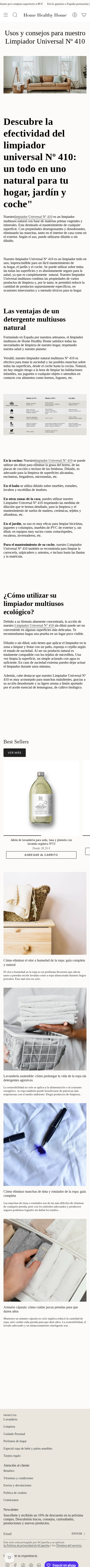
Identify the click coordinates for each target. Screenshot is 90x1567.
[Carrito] (83, 15)
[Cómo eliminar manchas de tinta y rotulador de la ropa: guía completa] (45, 1144)
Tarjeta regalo (12, 1455)
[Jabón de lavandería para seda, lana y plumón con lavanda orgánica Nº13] (41, 798)
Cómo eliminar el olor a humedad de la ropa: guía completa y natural (44, 962)
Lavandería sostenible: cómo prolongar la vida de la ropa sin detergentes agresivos (44, 1078)
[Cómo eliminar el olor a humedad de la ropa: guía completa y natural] (45, 913)
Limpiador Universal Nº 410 (34, 625)
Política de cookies (15, 1492)
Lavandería (10, 1419)
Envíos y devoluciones (17, 1485)
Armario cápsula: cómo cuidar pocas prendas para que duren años (40, 1309)
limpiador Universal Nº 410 (33, 217)
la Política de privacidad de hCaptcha (26, 1545)
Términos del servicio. (69, 1545)
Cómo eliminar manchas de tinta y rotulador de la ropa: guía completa (44, 1193)
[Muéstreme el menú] (5, 15)
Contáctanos (10, 1500)
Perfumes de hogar (15, 1441)
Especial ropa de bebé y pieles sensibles (27, 1448)
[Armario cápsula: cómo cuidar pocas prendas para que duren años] (45, 1260)
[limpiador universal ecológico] (54, 626)
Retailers (8, 1470)
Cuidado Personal (14, 1434)
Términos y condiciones (18, 1478)
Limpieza (9, 1426)
